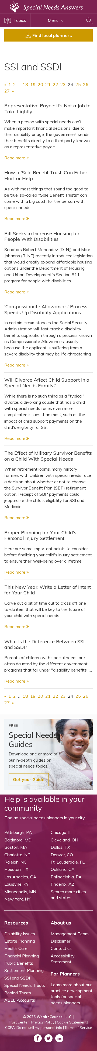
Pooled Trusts (17, 992)
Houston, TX (16, 869)
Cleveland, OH (64, 840)
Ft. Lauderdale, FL (68, 862)
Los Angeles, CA (20, 876)
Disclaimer (60, 941)
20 (40, 84)
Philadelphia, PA (66, 876)
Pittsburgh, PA (18, 832)
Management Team (70, 933)
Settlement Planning (24, 970)
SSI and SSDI (17, 978)
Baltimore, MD (18, 840)
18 (25, 84)
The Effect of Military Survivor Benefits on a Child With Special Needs (48, 456)
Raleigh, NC (15, 862)
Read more (15, 157)
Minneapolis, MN (20, 891)
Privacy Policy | (43, 1022)
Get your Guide (28, 779)
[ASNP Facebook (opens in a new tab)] (38, 1038)
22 (55, 84)
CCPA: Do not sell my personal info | (34, 1027)
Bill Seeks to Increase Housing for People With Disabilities (41, 236)
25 (78, 84)
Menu (54, 20)
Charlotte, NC (17, 854)
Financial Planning (21, 955)
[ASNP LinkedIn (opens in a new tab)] (59, 1038)
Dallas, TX (60, 847)
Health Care (15, 948)
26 (85, 84)
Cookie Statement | (72, 1022)
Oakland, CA (63, 869)
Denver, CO (62, 854)
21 (48, 84)
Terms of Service (78, 1027)
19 (33, 84)
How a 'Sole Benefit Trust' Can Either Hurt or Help (45, 175)
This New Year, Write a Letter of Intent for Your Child (47, 590)
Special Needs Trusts (24, 985)
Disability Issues (19, 933)
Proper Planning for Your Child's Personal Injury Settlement (40, 535)
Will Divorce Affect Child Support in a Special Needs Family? (46, 383)
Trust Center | (19, 1022)
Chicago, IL (61, 832)
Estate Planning (19, 941)
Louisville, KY (16, 884)
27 (7, 91)
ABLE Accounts (19, 1000)
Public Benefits (18, 963)
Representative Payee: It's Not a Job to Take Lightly (47, 108)
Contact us (61, 948)
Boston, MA (15, 847)
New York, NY (17, 899)
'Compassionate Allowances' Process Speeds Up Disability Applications (45, 309)
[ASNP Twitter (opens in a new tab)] (48, 1038)
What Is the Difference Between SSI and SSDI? (44, 644)
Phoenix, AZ (62, 884)
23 (63, 84)
